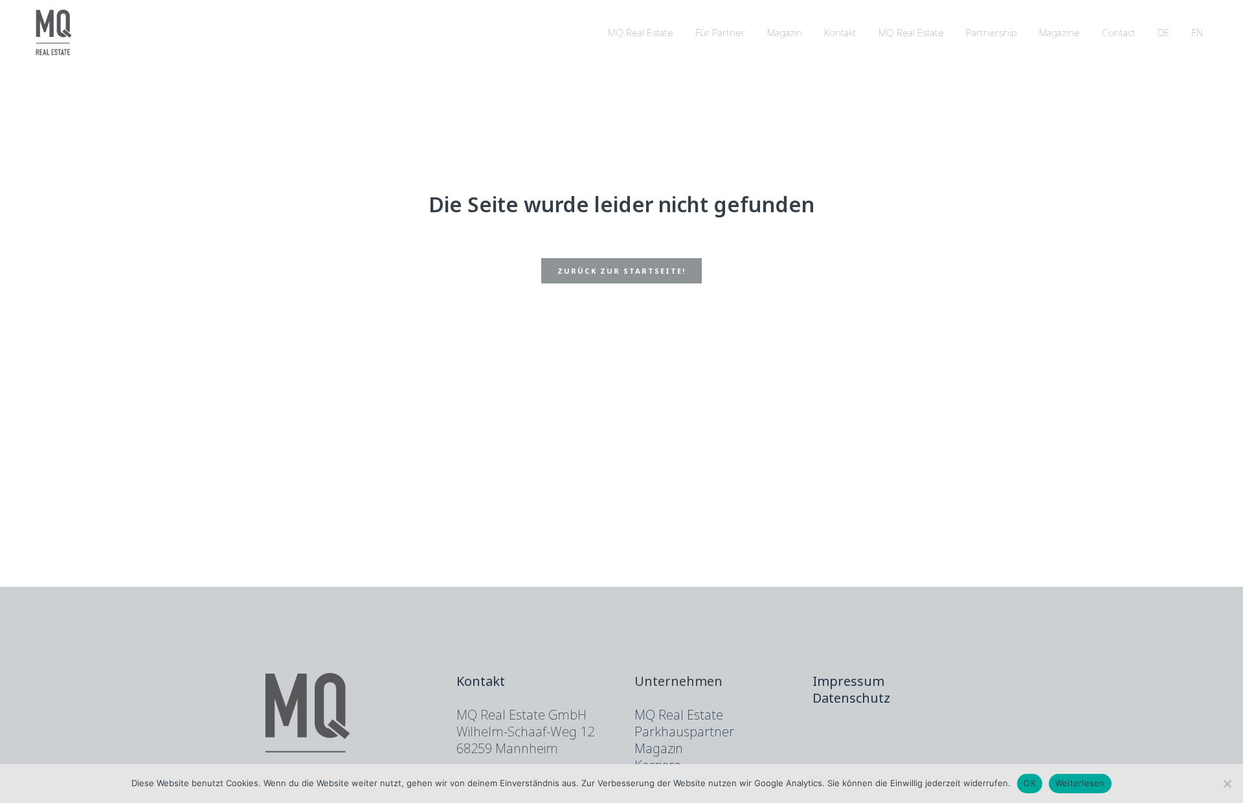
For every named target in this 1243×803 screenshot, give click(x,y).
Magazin (658, 748)
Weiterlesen (1080, 783)
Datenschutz (851, 698)
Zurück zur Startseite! (621, 271)
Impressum (848, 681)
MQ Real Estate (678, 714)
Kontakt (480, 681)
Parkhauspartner (684, 731)
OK (1030, 783)
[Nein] (1226, 783)
